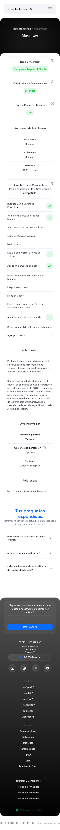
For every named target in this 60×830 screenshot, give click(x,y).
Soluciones (28, 737)
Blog (28, 760)
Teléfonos (28, 710)
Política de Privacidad (28, 786)
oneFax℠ (28, 699)
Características (28, 731)
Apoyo (28, 754)
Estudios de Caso (28, 766)
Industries (28, 742)
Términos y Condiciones (28, 780)
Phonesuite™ (28, 704)
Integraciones (22, 29)
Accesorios (28, 716)
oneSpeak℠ (28, 687)
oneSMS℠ (28, 693)
